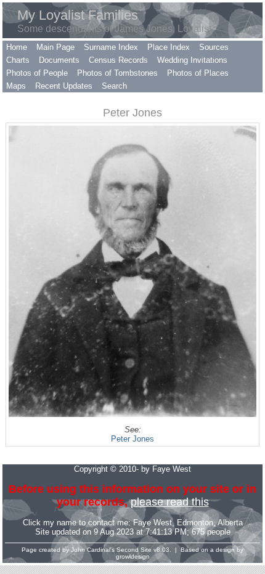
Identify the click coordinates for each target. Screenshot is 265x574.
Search (114, 86)
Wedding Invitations (192, 60)
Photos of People (37, 73)
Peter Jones (132, 438)
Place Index (168, 47)
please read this (170, 502)
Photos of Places (198, 73)
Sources (214, 47)
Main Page (55, 47)
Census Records (118, 60)
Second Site (134, 549)
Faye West (152, 522)
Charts (18, 60)
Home (16, 47)
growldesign (133, 556)
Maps (16, 86)
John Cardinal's (93, 549)
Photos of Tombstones (117, 73)
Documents (59, 60)
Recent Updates (63, 86)
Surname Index (111, 47)
